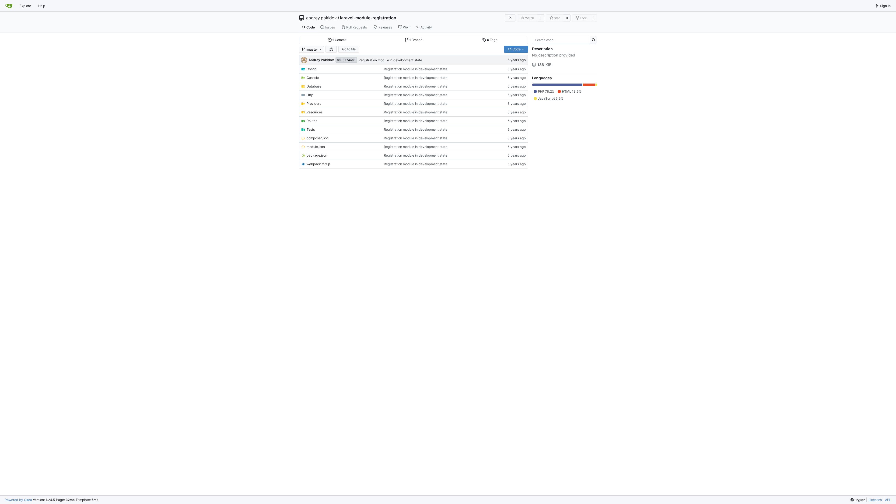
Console (313, 78)
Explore (25, 6)
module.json (316, 147)
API (887, 500)
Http (310, 95)
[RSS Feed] (510, 17)
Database (314, 86)
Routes (312, 121)
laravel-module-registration (368, 18)
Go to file (349, 49)
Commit (339, 40)
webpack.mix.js (318, 164)
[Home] (8, 6)
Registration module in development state (390, 60)
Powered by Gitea (18, 500)
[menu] (857, 500)
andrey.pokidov (321, 18)
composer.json (318, 138)
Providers (314, 103)
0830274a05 (346, 60)
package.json (317, 155)
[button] (331, 49)
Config (312, 69)
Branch (416, 40)
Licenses (875, 500)
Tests (311, 129)
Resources (314, 112)
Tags (492, 40)
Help (41, 6)
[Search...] (593, 40)
